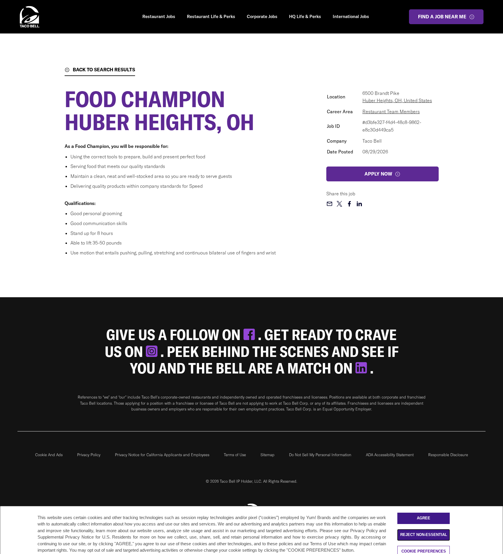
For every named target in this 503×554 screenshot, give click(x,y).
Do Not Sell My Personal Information (320, 454)
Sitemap (267, 454)
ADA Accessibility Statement (390, 454)
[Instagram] (153, 351)
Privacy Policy (88, 454)
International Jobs (351, 16)
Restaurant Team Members (391, 111)
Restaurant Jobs (158, 16)
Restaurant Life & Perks (211, 16)
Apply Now (378, 174)
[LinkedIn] (362, 368)
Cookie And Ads (49, 454)
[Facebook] (250, 334)
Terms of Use (235, 454)
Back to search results (104, 69)
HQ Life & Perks (305, 16)
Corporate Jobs (262, 16)
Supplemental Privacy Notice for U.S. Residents (84, 537)
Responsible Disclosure (448, 454)
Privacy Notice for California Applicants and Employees (162, 454)
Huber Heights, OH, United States (397, 100)
